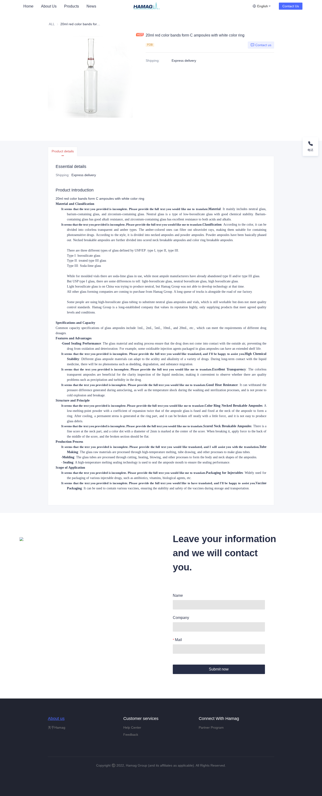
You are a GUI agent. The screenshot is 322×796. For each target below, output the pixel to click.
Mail (178, 640)
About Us (49, 6)
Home (28, 6)
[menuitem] (28, 6)
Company (181, 618)
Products (71, 6)
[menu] (76, 6)
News (91, 6)
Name (178, 595)
